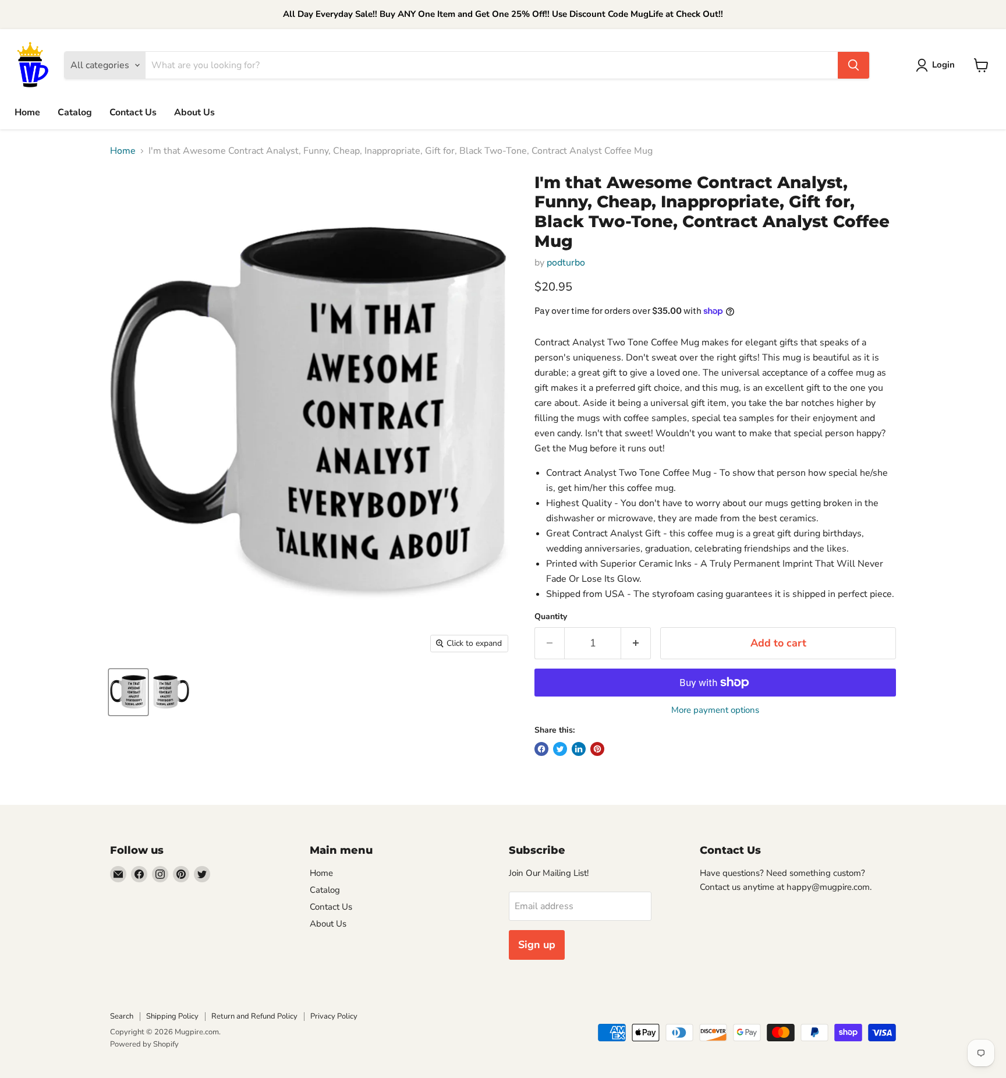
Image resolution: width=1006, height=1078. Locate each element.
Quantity (550, 616)
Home (27, 112)
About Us (194, 112)
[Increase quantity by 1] (636, 643)
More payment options (715, 710)
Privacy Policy (333, 1016)
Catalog (75, 112)
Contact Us (133, 112)
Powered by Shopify (144, 1044)
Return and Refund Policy (254, 1016)
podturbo (566, 262)
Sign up (536, 945)
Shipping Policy (172, 1016)
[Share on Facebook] (541, 749)
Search (121, 1016)
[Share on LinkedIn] (579, 749)
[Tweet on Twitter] (560, 749)
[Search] (853, 65)
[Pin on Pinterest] (597, 749)
